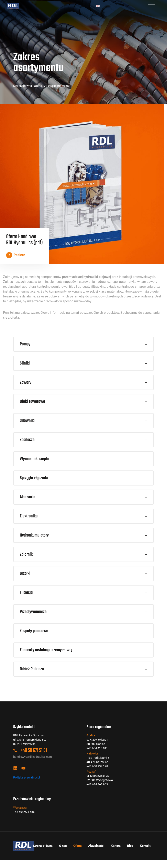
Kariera (116, 846)
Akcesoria (27, 497)
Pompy (25, 344)
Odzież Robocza (32, 669)
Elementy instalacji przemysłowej (46, 650)
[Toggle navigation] (152, 6)
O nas (63, 846)
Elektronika (28, 516)
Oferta (38, 85)
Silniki (25, 363)
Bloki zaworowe (32, 401)
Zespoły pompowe (34, 630)
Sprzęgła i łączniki (34, 478)
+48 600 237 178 (97, 766)
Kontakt (145, 846)
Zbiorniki (27, 554)
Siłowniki (27, 420)
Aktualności (96, 846)
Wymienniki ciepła (34, 458)
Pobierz (19, 255)
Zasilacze (27, 439)
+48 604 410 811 (97, 748)
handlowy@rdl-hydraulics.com (32, 756)
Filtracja (26, 592)
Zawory (25, 382)
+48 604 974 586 (24, 811)
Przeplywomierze (33, 611)
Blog (130, 846)
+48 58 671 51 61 (33, 750)
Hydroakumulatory (34, 535)
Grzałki (25, 573)
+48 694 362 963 (97, 784)
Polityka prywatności (26, 777)
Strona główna (22, 85)
